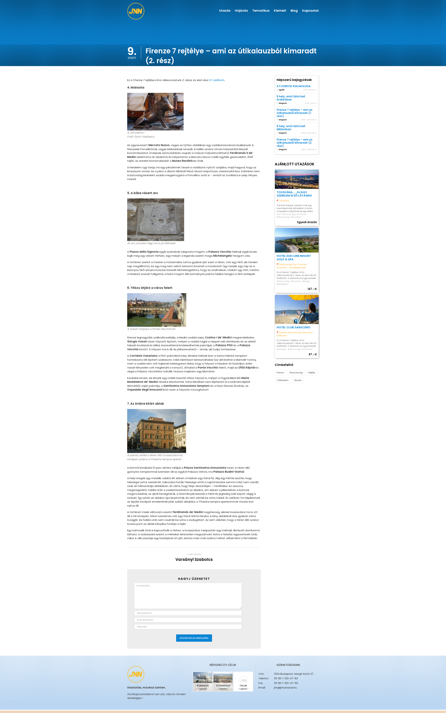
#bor (279, 214)
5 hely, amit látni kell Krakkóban (291, 98)
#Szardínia (296, 281)
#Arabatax (282, 349)
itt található (217, 80)
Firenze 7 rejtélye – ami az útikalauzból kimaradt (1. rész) (294, 113)
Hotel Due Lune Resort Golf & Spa (294, 257)
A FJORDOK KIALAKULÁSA (294, 86)
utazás (298, 380)
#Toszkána (296, 217)
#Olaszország (283, 217)
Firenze (280, 372)
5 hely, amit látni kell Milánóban (291, 127)
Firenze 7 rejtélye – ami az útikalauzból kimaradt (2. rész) (294, 143)
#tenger (306, 281)
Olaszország (296, 372)
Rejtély (311, 372)
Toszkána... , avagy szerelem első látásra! (294, 194)
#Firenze (286, 214)
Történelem (283, 380)
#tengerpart (282, 284)
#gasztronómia (299, 214)
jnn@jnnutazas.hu (285, 687)
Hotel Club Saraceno (293, 327)
